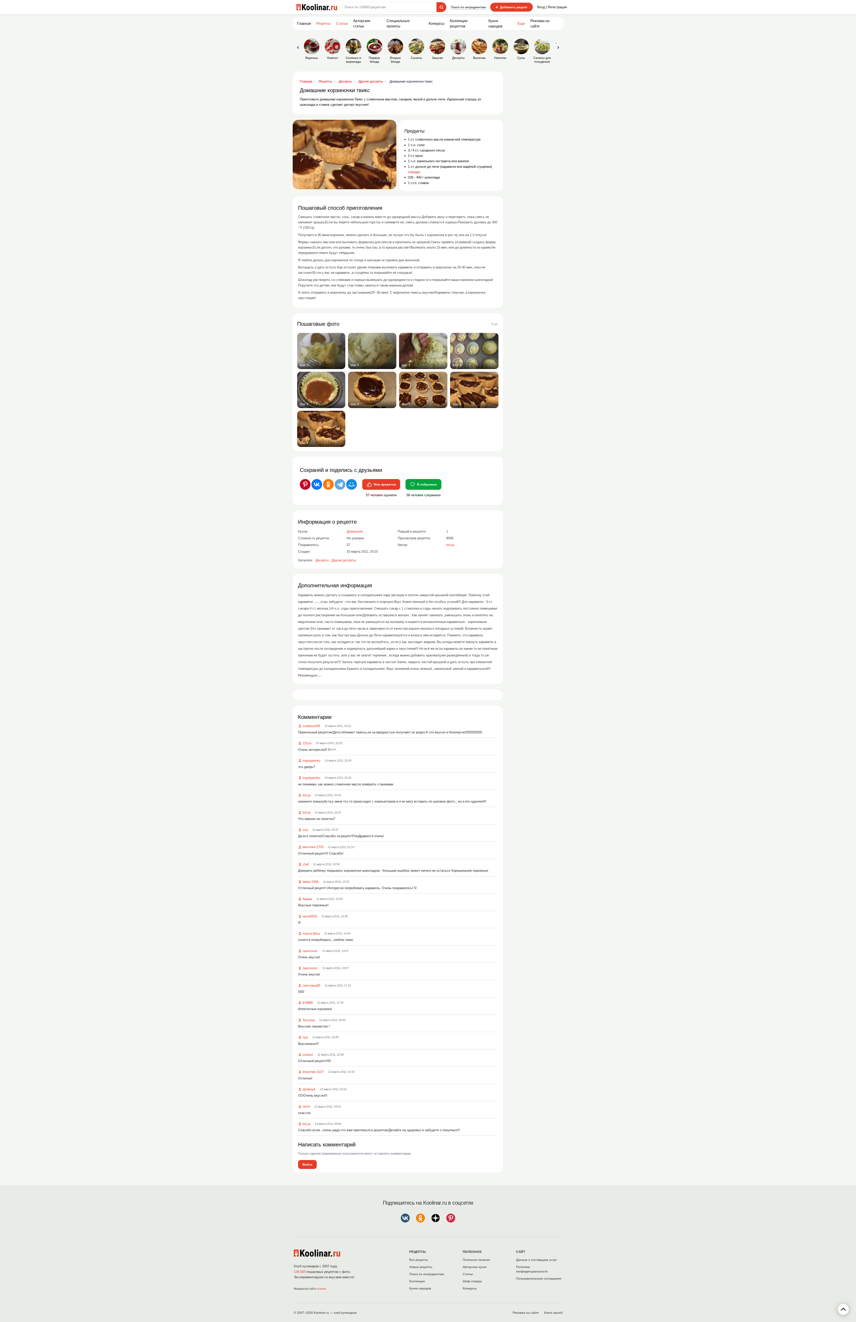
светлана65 (311, 985)
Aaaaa (307, 899)
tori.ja (306, 795)
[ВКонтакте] (316, 484)
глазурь (414, 172)
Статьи (468, 1274)
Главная (304, 23)
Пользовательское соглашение (538, 1278)
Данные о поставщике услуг (536, 1260)
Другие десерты (343, 560)
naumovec (310, 951)
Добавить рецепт (511, 7)
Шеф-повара (472, 1281)
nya (305, 1037)
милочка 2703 (312, 847)
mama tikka (311, 933)
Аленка (321, 1288)
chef (305, 864)
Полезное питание (476, 1260)
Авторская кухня (475, 1267)
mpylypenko (311, 760)
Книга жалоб (553, 1312)
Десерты (322, 560)
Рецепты (323, 23)
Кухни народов (495, 23)
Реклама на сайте (539, 23)
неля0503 (309, 916)
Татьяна (308, 1020)
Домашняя (355, 531)
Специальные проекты (398, 23)
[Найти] (441, 7)
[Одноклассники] (328, 484)
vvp (305, 830)
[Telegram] (340, 484)
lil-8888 (307, 1002)
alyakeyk (309, 1089)
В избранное (427, 484)
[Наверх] (843, 1309)
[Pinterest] (305, 484)
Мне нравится (385, 484)
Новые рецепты (420, 1267)
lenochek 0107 (313, 1072)
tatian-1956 (310, 882)
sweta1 (307, 1054)
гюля (306, 1106)
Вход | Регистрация (552, 7)
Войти (307, 1164)
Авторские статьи (361, 23)
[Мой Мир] (351, 484)
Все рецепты (418, 1260)
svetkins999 (311, 726)
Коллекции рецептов (458, 23)
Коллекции (417, 1281)
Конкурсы (436, 23)
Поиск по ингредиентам (468, 7)
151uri (306, 743)
